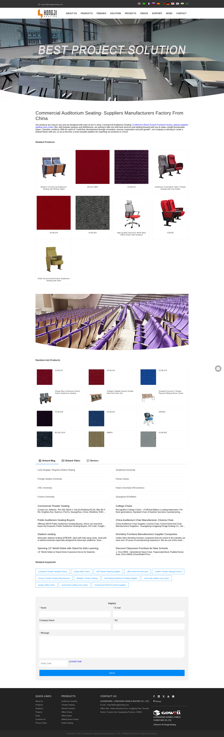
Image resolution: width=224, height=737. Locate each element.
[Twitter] (163, 696)
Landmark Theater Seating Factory (52, 571)
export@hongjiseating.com (118, 705)
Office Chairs (66, 712)
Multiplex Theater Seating (87, 578)
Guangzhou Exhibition (126, 497)
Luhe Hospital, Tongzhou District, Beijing (56, 470)
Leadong (152, 733)
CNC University (45, 488)
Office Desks (66, 716)
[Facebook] (154, 696)
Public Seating (67, 723)
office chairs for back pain (137, 571)
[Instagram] (173, 696)
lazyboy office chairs (46, 585)
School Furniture (68, 708)
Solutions (39, 708)
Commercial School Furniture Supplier (110, 585)
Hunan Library (122, 479)
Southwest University (125, 470)
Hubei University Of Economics (130, 488)
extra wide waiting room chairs (156, 578)
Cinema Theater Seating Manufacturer (54, 578)
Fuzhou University (46, 497)
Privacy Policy (41, 723)
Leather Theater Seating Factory (168, 571)
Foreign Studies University (50, 479)
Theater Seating (68, 705)
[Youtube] (168, 696)
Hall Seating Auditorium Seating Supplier (120, 578)
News (38, 716)
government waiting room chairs (75, 585)
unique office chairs (82, 571)
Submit (112, 673)
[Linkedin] (159, 696)
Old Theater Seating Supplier (108, 571)
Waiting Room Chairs (70, 719)
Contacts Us (41, 719)
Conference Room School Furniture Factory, (152, 125)
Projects (39, 712)
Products (39, 705)
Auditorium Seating (69, 701)
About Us (39, 701)
